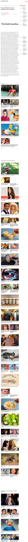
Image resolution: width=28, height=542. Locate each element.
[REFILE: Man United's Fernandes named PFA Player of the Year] (21, 8)
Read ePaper (26, 1)
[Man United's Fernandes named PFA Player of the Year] (21, 37)
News (3, 5)
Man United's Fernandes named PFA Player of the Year (24, 38)
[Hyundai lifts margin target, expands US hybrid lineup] (21, 41)
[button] (13, 14)
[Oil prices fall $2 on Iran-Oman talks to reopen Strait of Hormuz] (21, 12)
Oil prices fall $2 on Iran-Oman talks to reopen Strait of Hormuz (25, 13)
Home (1, 5)
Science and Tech (6, 5)
